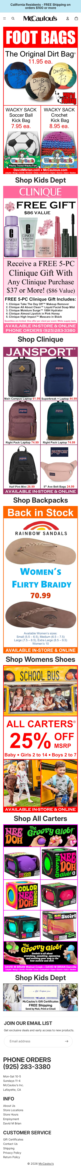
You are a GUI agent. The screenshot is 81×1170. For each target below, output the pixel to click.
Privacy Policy (12, 1152)
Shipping (9, 1148)
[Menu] (4, 18)
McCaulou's (46, 1163)
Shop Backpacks (40, 500)
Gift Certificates (13, 1139)
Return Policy (11, 1157)
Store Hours (10, 1114)
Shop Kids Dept (40, 180)
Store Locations (13, 1110)
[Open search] (13, 18)
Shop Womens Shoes (40, 659)
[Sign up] (67, 1041)
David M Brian (12, 1123)
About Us (9, 1105)
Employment (11, 1119)
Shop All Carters (40, 818)
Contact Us (10, 1143)
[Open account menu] (67, 18)
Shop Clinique (40, 339)
